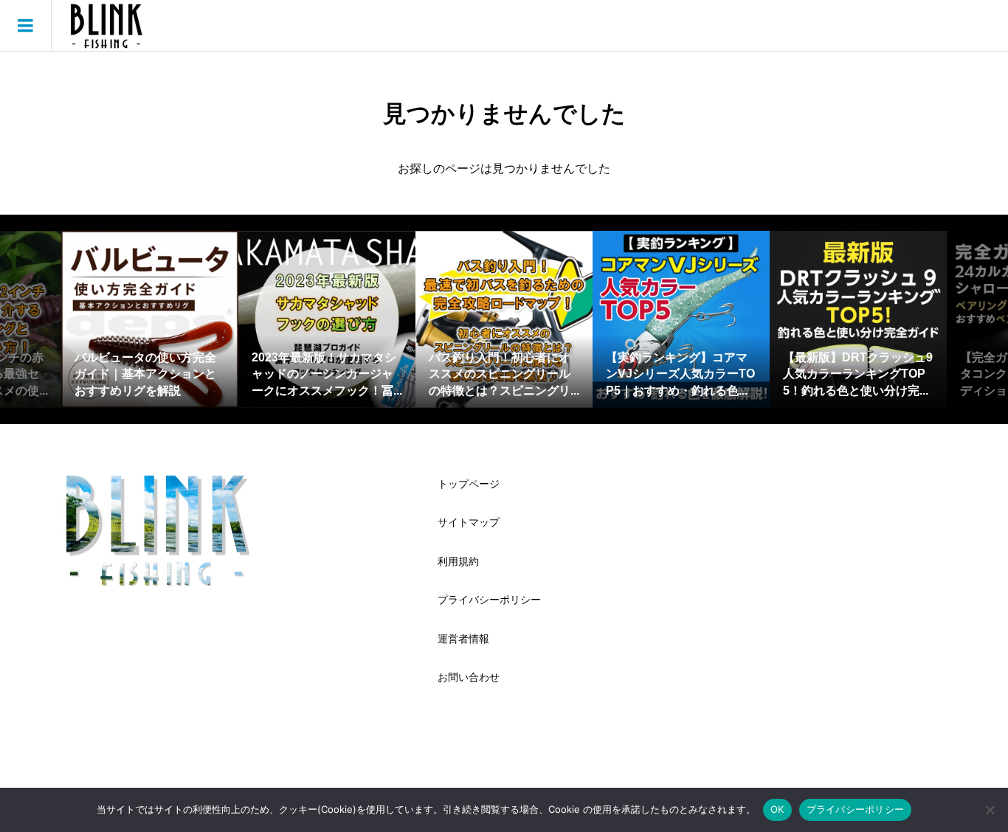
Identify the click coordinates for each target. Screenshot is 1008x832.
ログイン (963, 25)
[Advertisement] (814, 571)
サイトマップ (469, 522)
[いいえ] (989, 809)
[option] (149, 319)
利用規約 (458, 561)
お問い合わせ (469, 677)
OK (777, 809)
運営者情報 (463, 639)
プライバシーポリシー (489, 600)
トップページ (469, 484)
